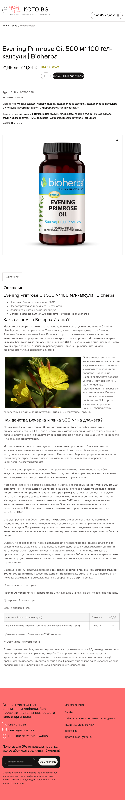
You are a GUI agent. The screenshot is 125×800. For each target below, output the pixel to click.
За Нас (69, 712)
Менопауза (9, 107)
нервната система (43, 349)
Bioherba (16, 122)
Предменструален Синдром (34, 107)
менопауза (21, 117)
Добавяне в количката (68, 75)
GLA (101, 400)
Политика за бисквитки (79, 724)
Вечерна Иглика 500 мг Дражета (54, 113)
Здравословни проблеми (102, 103)
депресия (23, 496)
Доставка (71, 731)
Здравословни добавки (71, 103)
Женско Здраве (26, 103)
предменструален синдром (79, 117)
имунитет (8, 117)
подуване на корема (48, 117)
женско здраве (103, 113)
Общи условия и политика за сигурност (90, 718)
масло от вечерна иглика (78, 519)
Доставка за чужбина (78, 737)
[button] (117, 140)
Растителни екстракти (65, 107)
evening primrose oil (21, 113)
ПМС (32, 117)
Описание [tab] (12, 276)
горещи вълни (84, 113)
